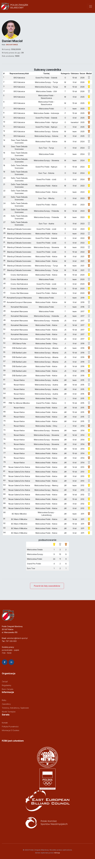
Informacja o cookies (10, 730)
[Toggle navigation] (90, 6)
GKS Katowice (12, 45)
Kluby (4, 700)
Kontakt (5, 723)
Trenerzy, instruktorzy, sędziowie (15, 708)
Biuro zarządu (7, 689)
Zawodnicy (6, 704)
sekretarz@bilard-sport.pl (17, 638)
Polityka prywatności (10, 726)
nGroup (57, 853)
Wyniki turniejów (8, 712)
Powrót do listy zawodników (47, 586)
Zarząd (5, 681)
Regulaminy (6, 685)
